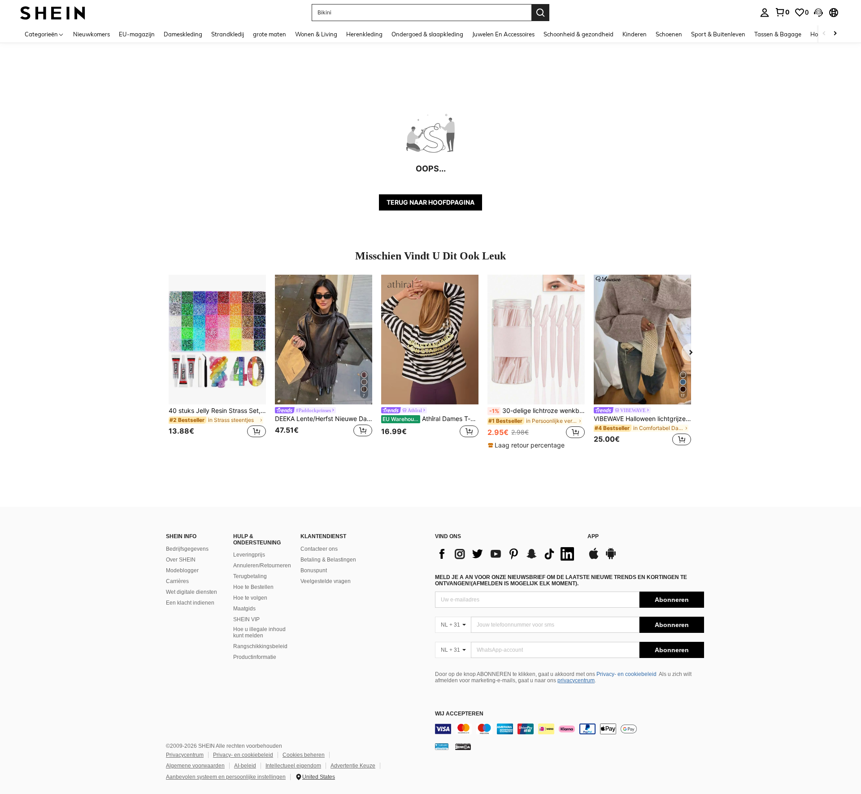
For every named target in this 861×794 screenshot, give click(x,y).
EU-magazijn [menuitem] (137, 34)
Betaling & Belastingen (328, 560)
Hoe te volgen (250, 598)
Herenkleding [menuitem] (364, 34)
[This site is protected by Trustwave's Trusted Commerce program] (441, 746)
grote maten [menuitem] (269, 34)
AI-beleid (245, 766)
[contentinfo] (569, 729)
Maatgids (244, 608)
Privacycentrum (185, 755)
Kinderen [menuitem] (634, 34)
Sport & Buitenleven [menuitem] (718, 34)
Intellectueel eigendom (293, 766)
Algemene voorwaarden (195, 766)
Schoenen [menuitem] (669, 34)
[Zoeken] (540, 12)
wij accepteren (459, 714)
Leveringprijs (249, 555)
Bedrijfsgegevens (187, 549)
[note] (527, 445)
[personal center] (764, 12)
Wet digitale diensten (191, 592)
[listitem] (217, 361)
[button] (818, 12)
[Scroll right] (835, 34)
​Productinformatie (254, 657)
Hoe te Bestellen (253, 587)
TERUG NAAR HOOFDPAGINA (430, 202)
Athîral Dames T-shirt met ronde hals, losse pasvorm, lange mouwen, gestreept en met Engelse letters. (430, 418)
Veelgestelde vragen (325, 581)
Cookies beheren (304, 755)
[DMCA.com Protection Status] (463, 746)
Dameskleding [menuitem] (183, 34)
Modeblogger (182, 570)
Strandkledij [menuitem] (227, 34)
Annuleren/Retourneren (262, 565)
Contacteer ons (319, 549)
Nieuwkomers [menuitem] (91, 34)
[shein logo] (52, 12)
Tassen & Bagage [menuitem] (777, 34)
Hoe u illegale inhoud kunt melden (259, 632)
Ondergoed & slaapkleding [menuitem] (427, 34)
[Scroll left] (824, 34)
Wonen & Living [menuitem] (316, 34)
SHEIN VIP (246, 619)
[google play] (610, 558)
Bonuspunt (313, 570)
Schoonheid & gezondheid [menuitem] (578, 34)
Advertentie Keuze (352, 766)
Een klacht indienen (190, 603)
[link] (782, 12)
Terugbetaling (250, 576)
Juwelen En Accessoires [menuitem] (503, 34)
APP (593, 537)
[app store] (593, 558)
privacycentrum (576, 680)
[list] (506, 554)
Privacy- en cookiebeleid (626, 674)
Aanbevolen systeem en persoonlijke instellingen (226, 777)
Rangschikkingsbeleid (260, 646)
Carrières (177, 581)
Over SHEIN (181, 560)
